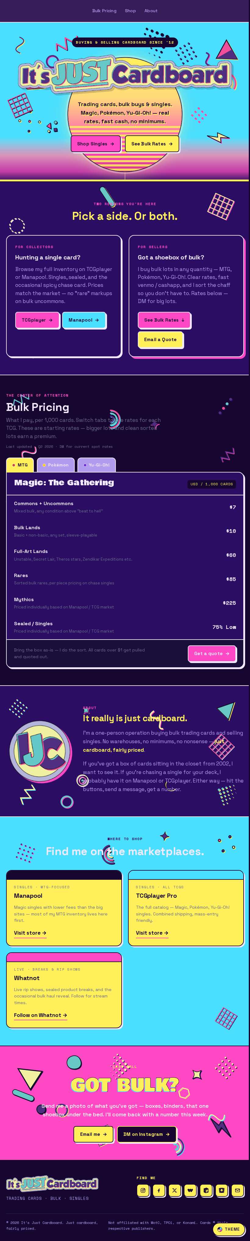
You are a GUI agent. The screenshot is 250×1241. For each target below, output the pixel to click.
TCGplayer (37, 320)
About (151, 10)
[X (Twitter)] (174, 1190)
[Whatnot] (190, 1190)
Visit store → (30, 932)
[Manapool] (206, 1190)
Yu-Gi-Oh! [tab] (99, 465)
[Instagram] (143, 1190)
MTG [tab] (23, 465)
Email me (93, 1134)
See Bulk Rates (152, 144)
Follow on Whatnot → (40, 1015)
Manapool (84, 320)
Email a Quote (160, 339)
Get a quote (212, 653)
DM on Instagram (146, 1134)
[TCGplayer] (221, 1190)
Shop (130, 10)
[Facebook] (158, 1190)
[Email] (237, 1190)
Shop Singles (95, 144)
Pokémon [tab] (58, 465)
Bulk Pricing (104, 10)
